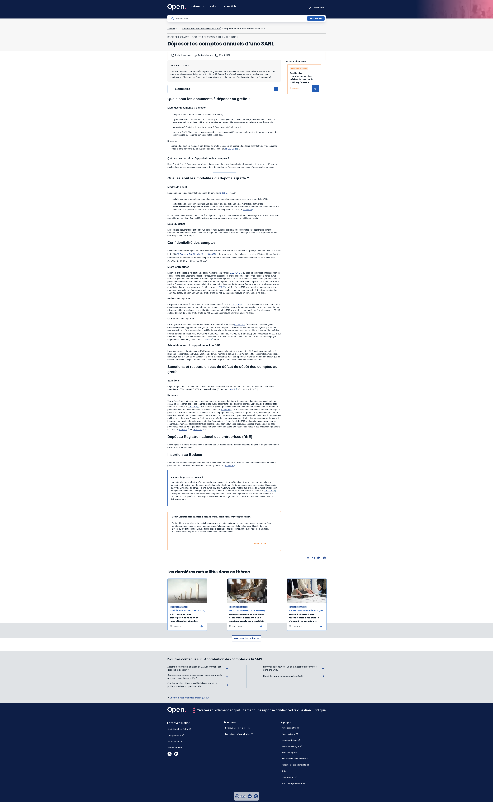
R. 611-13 (197, 429)
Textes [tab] (186, 65)
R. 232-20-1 (230, 149)
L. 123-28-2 (269, 491)
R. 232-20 (229, 465)
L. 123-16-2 (235, 273)
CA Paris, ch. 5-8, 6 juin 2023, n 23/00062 (195, 254)
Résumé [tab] (174, 65)
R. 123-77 (223, 193)
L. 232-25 (221, 287)
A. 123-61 (247, 209)
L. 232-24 (225, 410)
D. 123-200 (206, 339)
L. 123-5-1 (192, 407)
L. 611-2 (183, 429)
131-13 (231, 389)
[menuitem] (237, 796)
